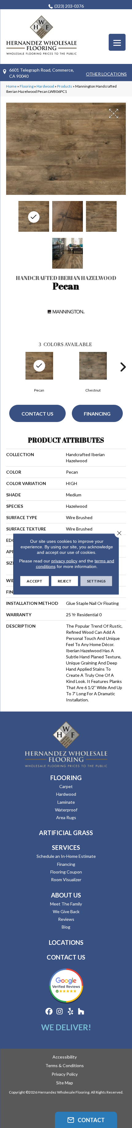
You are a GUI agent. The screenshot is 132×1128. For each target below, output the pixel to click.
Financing (97, 413)
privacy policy (64, 560)
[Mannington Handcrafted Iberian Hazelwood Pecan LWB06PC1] (33, 216)
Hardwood (45, 86)
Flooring (26, 86)
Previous (9, 367)
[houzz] (81, 1012)
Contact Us (37, 413)
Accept (34, 581)
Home (11, 86)
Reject (65, 581)
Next (122, 367)
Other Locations (106, 74)
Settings (96, 581)
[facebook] (49, 1012)
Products (64, 86)
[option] (39, 371)
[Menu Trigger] (117, 42)
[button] (86, 1120)
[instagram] (59, 1012)
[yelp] (70, 1012)
